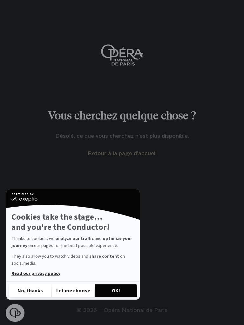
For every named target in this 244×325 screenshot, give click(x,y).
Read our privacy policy (35, 273)
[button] (15, 313)
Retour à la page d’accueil (122, 153)
